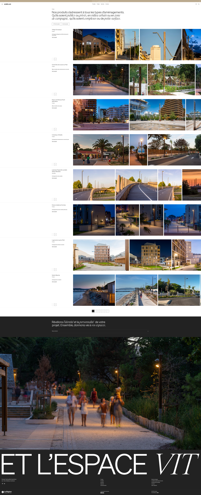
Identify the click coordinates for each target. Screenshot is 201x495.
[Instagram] (2, 483)
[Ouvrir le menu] (2, 4)
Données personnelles (155, 482)
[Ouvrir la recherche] (199, 4)
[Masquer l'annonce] (199, 1)
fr (196, 4)
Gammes (102, 4)
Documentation (103, 485)
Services (107, 4)
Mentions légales (154, 479)
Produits (94, 4)
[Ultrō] (158, 492)
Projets (98, 4)
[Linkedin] (4, 483)
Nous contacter (55, 331)
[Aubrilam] (7, 4)
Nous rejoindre (154, 485)
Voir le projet (54, 37)
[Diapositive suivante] (55, 59)
